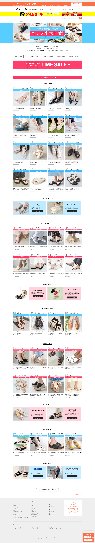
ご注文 (32, 504)
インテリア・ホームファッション (55, 528)
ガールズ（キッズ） (34, 527)
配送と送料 (33, 507)
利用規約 (14, 514)
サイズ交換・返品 (34, 508)
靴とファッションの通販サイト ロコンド (20, 9)
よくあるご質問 (68, 9)
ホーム (14, 21)
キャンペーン (76, 4)
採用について (15, 507)
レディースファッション (17, 527)
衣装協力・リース (16, 510)
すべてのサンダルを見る (46, 489)
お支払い (32, 505)
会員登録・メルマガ (34, 513)
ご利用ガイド (61, 9)
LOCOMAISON (43, 9)
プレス (14, 508)
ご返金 (32, 510)
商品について (33, 511)
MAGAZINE (53, 514)
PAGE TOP (78, 494)
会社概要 (14, 505)
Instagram (52, 511)
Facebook (52, 506)
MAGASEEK (50, 9)
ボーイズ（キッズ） (34, 528)
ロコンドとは (15, 504)
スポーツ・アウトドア (53, 527)
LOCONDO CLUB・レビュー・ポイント (38, 514)
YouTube (52, 509)
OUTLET (34, 9)
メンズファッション (16, 528)
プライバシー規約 (16, 515)
